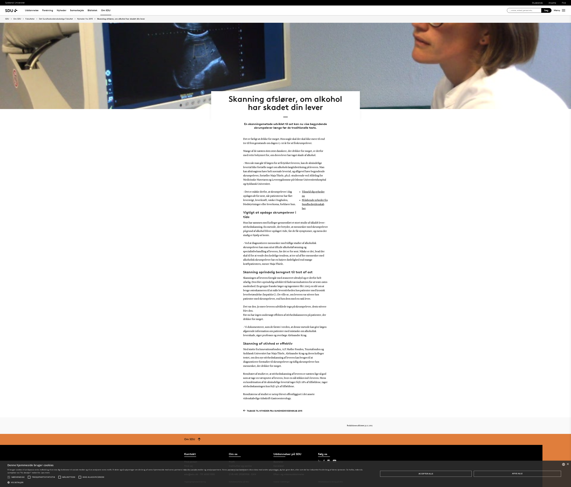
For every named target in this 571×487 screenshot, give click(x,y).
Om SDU (105, 10)
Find (564, 2)
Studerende (537, 2)
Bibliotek (92, 10)
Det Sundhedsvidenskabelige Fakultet (56, 19)
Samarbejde (77, 10)
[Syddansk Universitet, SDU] (11, 10)
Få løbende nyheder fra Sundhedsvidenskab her (315, 204)
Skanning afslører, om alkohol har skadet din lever (121, 19)
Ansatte (552, 2)
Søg (546, 10)
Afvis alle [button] (517, 473)
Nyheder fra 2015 (85, 19)
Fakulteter (30, 19)
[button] (9, 477)
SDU (7, 19)
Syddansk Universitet (15, 2)
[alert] (285, 474)
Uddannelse (32, 10)
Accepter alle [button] (426, 473)
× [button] (568, 464)
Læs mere (45, 472)
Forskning (47, 10)
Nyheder (61, 10)
